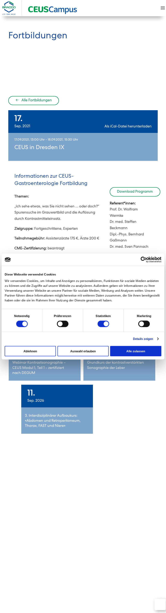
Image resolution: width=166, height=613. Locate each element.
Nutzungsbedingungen (53, 559)
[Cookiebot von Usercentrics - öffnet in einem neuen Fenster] (143, 260)
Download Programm (135, 192)
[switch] (62, 324)
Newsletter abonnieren (131, 533)
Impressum (136, 559)
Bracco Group (18, 565)
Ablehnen (30, 351)
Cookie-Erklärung (110, 559)
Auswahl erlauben (83, 351)
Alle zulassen (135, 351)
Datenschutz (83, 559)
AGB (28, 559)
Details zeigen (143, 339)
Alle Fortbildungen (34, 100)
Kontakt (14, 559)
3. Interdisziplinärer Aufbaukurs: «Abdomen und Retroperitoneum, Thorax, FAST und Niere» (53, 421)
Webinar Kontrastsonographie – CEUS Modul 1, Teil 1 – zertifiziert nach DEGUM (39, 368)
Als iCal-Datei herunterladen (128, 126)
